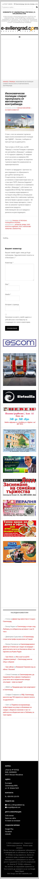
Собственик (9, 815)
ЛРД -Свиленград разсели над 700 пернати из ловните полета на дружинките (19, 697)
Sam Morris (10, 657)
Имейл (8, 294)
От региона (23, 220)
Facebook (8, 831)
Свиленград (16, 228)
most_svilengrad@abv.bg (15, 805)
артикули (18, 224)
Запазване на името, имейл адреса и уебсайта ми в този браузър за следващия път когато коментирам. (18, 319)
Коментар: (9, 263)
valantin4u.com (27, 873)
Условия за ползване (12, 821)
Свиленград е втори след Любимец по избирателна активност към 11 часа (19, 629)
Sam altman (10, 667)
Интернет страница (12, 304)
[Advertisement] (19, 59)
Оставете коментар (12, 110)
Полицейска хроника (12, 222)
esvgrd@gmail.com (13, 807)
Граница (15, 220)
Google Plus (9, 829)
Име (7, 284)
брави (24, 224)
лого (20, 226)
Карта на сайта (10, 818)
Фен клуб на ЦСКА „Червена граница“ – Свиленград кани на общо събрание (17, 659)
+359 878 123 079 (12, 796)
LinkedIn (8, 834)
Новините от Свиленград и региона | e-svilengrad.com (19, 12)
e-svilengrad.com (17, 843)
